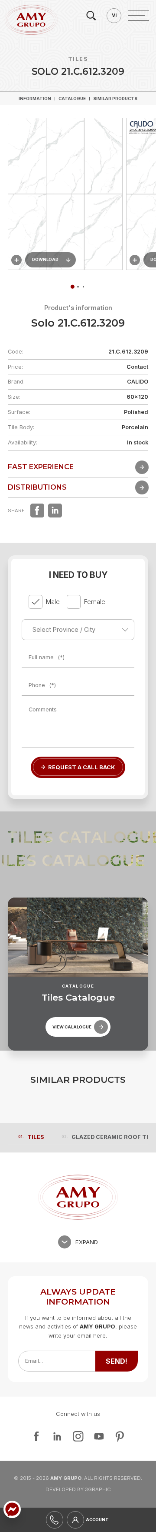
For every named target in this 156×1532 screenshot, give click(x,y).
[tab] (77, 286)
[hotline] (54, 1520)
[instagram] (78, 1436)
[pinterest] (120, 1436)
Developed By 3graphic (78, 1489)
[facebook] (37, 510)
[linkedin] (55, 510)
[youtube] (99, 1436)
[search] (91, 15)
